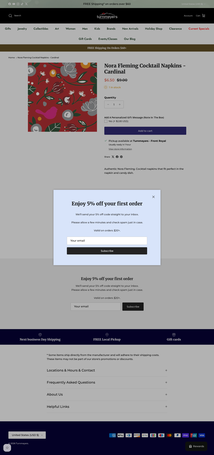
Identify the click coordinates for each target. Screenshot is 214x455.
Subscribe (107, 250)
